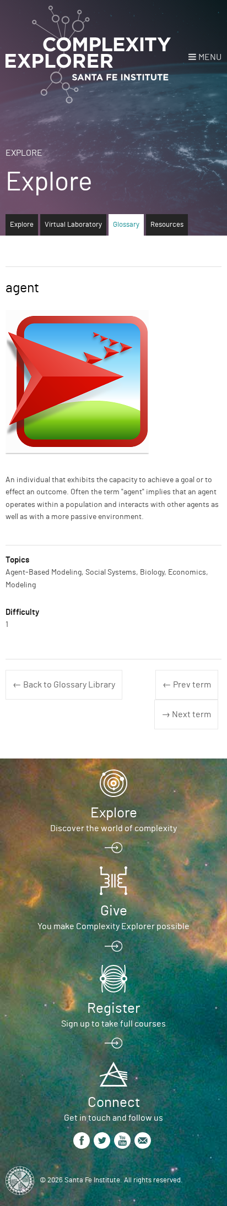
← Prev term (187, 684)
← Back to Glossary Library (64, 684)
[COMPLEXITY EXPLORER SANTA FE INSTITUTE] (88, 55)
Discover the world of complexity (113, 828)
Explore (24, 153)
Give (113, 911)
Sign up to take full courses (113, 1023)
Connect (114, 1102)
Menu (209, 57)
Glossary (126, 224)
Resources (166, 224)
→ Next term (186, 714)
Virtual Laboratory (73, 224)
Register (113, 1008)
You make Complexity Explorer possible (113, 926)
